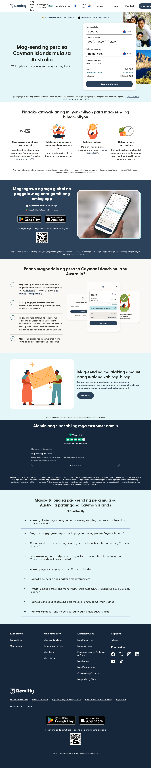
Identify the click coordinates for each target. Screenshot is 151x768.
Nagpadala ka (92, 27)
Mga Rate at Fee (63, 6)
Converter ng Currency (88, 673)
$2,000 (101, 42)
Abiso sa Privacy (40, 700)
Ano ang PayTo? (25, 159)
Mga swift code (84, 646)
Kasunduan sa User (19, 700)
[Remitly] (18, 6)
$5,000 (113, 42)
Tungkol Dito (16, 640)
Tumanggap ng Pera (44, 6)
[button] (77, 6)
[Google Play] (29, 219)
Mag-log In (130, 6)
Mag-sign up (50, 658)
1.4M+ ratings (59, 18)
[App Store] (55, 219)
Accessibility (16, 707)
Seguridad (121, 700)
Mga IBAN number (86, 667)
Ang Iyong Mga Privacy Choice (66, 700)
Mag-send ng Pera (53, 640)
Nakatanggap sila (93, 49)
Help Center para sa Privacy (98, 700)
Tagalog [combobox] (99, 6)
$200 (90, 42)
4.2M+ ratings (95, 18)
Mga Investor (16, 646)
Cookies (29, 707)
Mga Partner (83, 661)
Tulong (115, 6)
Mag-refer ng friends (87, 679)
